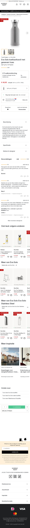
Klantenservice (6, 484)
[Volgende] (27, 33)
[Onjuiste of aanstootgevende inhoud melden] (28, 176)
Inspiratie (4, 495)
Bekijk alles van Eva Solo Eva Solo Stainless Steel (13, 307)
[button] (5, 67)
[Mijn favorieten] (20, 4)
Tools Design (4, 57)
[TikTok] (19, 476)
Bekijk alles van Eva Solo (8, 265)
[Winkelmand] (24, 4)
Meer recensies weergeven (15, 220)
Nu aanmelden (23, 76)
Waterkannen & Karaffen (22, 14)
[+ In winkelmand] (11, 257)
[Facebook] (10, 476)
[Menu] (28, 4)
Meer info (25, 99)
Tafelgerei (3, 14)
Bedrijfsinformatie (7, 501)
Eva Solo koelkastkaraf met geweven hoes (11, 15)
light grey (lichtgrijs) (7, 410)
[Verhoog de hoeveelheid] (7, 407)
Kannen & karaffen (11, 14)
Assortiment (5, 489)
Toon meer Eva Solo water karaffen (11, 395)
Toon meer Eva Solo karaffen (9, 392)
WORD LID (21, 0)
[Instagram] (15, 476)
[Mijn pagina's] (17, 4)
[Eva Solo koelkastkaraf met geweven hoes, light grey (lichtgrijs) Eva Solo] (15, 33)
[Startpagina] (4, 4)
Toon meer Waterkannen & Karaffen (11, 398)
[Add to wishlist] (8, 257)
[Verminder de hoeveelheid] (2, 407)
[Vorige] (2, 33)
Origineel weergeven (17, 193)
